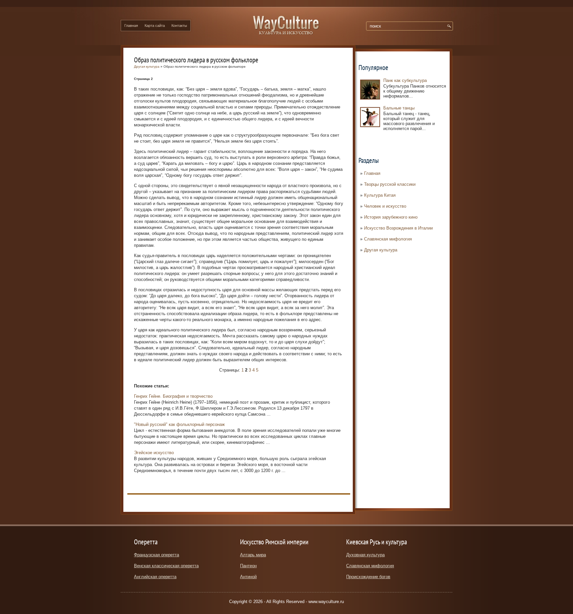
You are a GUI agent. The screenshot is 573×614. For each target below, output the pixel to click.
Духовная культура (365, 554)
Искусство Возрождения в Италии (398, 228)
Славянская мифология (388, 239)
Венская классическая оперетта (166, 565)
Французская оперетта (156, 554)
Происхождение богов (368, 576)
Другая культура (380, 249)
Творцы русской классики (389, 184)
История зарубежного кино (390, 217)
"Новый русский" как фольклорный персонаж (179, 424)
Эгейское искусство (154, 452)
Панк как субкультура (405, 80)
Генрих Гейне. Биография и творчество (173, 396)
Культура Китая (380, 195)
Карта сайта (155, 26)
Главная (131, 26)
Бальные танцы (398, 107)
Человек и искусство (385, 206)
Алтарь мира (253, 554)
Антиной (248, 576)
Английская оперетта (155, 576)
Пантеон (248, 565)
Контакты (179, 26)
